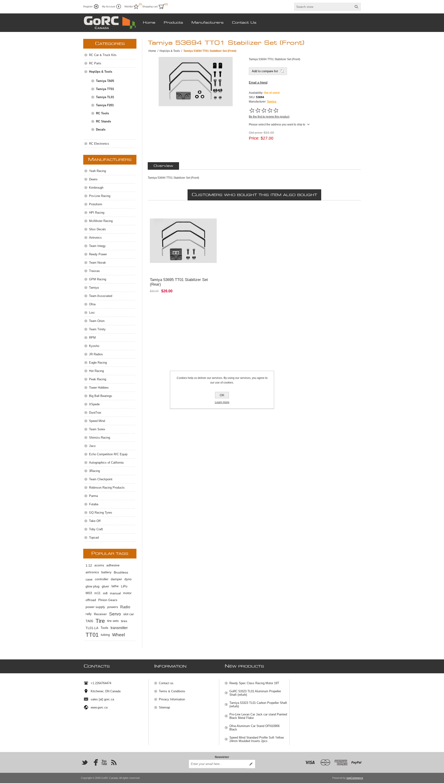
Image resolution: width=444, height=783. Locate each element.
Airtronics (95, 237)
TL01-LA (92, 628)
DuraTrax (95, 412)
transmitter (119, 628)
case (89, 579)
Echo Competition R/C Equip (108, 454)
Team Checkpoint (100, 479)
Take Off (95, 521)
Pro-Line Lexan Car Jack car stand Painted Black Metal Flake (258, 716)
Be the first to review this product (269, 116)
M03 (89, 593)
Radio (125, 607)
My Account (108, 6)
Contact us (166, 683)
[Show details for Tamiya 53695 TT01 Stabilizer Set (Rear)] (183, 241)
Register (88, 6)
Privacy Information (172, 699)
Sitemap (164, 707)
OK (222, 395)
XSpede (94, 404)
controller (101, 579)
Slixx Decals (97, 229)
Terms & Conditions (172, 691)
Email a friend (258, 82)
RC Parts (95, 63)
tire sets (113, 621)
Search (356, 6)
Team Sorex (97, 429)
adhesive (113, 565)
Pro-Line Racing (99, 196)
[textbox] (323, 6)
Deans (93, 179)
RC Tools (102, 113)
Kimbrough (96, 187)
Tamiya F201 (105, 105)
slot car (128, 614)
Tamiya (271, 101)
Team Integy (97, 246)
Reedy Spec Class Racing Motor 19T (254, 683)
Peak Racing (97, 379)
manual (115, 593)
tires (124, 621)
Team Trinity (97, 329)
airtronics (92, 572)
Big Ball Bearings (100, 396)
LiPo (124, 586)
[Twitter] (84, 762)
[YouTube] (104, 762)
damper (116, 579)
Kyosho (94, 346)
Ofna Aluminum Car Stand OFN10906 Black (254, 727)
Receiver (100, 614)
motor (127, 593)
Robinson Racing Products (107, 487)
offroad (91, 600)
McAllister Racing (101, 221)
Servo (115, 613)
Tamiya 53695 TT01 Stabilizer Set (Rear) (179, 282)
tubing (105, 634)
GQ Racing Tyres (100, 512)
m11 (97, 593)
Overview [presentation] (163, 166)
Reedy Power (98, 254)
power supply (95, 607)
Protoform (95, 204)
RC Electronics (99, 143)
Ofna (92, 304)
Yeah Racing (97, 171)
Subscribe (251, 764)
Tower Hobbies (99, 387)
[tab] (163, 166)
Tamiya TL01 (105, 97)
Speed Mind (97, 421)
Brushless (121, 572)
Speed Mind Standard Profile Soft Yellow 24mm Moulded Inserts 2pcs (256, 739)
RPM (92, 337)
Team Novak (97, 262)
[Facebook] (94, 762)
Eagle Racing (98, 362)
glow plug (92, 586)
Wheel (118, 634)
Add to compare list (265, 71)
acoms (99, 565)
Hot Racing (96, 371)
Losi (92, 312)
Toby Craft (96, 529)
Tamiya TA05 (105, 81)
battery (106, 572)
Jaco (92, 446)
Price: (254, 138)
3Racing (94, 471)
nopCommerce (354, 778)
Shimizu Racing (99, 437)
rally (89, 614)
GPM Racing (97, 279)
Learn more (222, 402)
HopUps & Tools (100, 71)
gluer (105, 586)
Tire (100, 621)
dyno (128, 579)
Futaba (93, 504)
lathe (115, 586)
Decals (100, 129)
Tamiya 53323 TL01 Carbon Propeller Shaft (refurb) (258, 704)
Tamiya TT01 (105, 89)
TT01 (92, 635)
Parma (93, 496)
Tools (104, 628)
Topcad (94, 537)
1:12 (89, 565)
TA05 (89, 621)
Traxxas (94, 271)
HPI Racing (96, 212)
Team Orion (97, 321)
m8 (105, 593)
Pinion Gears (107, 600)
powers (112, 607)
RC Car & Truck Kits (103, 55)
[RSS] (113, 762)
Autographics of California (106, 462)
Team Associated (100, 296)
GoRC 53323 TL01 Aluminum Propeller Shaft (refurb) (255, 692)
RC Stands (103, 121)
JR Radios (96, 354)
